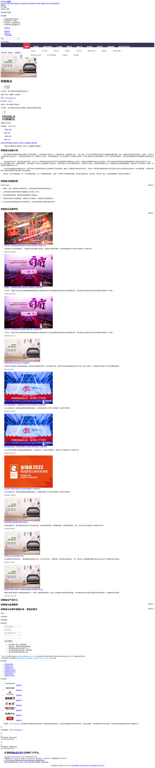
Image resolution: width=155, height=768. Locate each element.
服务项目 (19, 760)
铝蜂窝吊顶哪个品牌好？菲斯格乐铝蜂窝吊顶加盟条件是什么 (23, 589)
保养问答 (100, 46)
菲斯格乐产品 (8, 666)
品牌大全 (7, 33)
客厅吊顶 (44, 50)
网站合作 (13, 760)
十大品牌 (59, 46)
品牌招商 (34, 143)
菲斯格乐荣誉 (8, 673)
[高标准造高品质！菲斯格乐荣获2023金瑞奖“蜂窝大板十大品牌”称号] (79, 430)
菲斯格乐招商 (70, 656)
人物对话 (64, 55)
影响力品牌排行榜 (31, 3)
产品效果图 (7, 35)
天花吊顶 (56, 50)
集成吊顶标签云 (55, 3)
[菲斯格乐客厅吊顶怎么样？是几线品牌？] (79, 350)
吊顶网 (26, 46)
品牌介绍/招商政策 (7, 143)
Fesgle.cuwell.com (10, 98)
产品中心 (22, 143)
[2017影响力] (5, 41)
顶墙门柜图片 (41, 3)
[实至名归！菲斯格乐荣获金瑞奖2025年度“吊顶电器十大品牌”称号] (79, 228)
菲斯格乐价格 (8, 668)
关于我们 (7, 760)
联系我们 (41, 760)
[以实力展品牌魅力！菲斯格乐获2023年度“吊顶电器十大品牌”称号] (79, 388)
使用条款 (30, 760)
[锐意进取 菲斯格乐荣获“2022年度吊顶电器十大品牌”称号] (79, 471)
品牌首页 (18, 52)
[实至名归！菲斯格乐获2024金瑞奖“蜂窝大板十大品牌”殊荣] (79, 312)
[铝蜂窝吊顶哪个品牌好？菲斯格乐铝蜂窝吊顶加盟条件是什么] (79, 576)
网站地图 (36, 760)
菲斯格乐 (4, 656)
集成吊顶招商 (117, 50)
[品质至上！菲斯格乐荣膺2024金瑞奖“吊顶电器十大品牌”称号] (79, 270)
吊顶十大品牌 (48, 658)
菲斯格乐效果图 (20, 656)
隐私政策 (24, 760)
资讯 (5, 3)
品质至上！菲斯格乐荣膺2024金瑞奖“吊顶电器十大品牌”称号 (23, 287)
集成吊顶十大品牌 (19, 3)
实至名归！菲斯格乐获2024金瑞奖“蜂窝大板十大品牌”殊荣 (22, 329)
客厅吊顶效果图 (51, 55)
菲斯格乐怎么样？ (10, 670)
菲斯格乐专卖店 (9, 675)
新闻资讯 (7, 28)
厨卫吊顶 (78, 50)
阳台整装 (76, 55)
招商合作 (69, 46)
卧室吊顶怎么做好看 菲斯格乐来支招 (16, 522)
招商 (8, 3)
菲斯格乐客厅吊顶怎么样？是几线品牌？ (17, 363)
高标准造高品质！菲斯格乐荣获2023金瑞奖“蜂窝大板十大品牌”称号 (25, 446)
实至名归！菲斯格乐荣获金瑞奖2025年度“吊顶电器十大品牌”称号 (25, 245)
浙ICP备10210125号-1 (98, 765)
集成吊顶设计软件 (124, 46)
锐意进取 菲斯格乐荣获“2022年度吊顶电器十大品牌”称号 (22, 488)
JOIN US (20, 730)
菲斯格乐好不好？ (10, 672)
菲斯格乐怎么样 (30, 656)
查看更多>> (151, 154)
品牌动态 (104, 50)
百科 (47, 3)
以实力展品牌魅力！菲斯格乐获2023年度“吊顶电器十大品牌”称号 (25, 404)
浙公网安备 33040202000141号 (81, 765)
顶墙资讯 (36, 46)
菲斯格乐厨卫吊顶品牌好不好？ (14, 556)
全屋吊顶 (67, 50)
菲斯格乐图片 (8, 664)
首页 (2, 3)
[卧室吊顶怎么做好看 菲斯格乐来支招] (79, 509)
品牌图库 (28, 143)
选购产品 (79, 46)
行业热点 (33, 50)
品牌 (11, 3)
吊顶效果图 (110, 46)
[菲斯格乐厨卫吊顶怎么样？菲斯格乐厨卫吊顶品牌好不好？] (79, 543)
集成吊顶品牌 (47, 46)
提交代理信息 (8, 641)
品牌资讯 (16, 143)
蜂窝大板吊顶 (91, 50)
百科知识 (89, 46)
